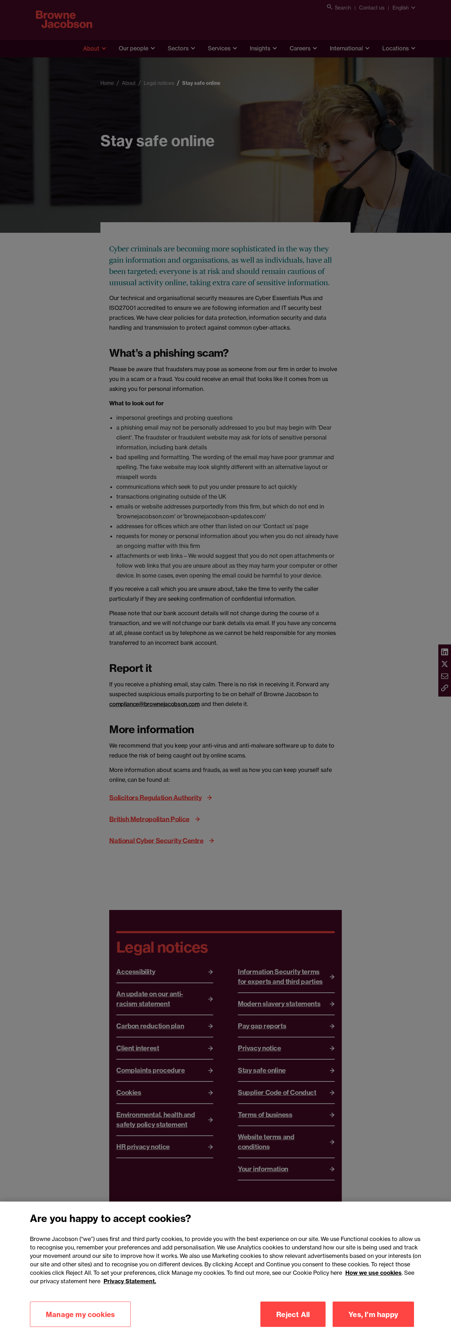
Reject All (293, 1314)
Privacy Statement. (130, 1281)
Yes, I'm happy (373, 1314)
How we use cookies (373, 1272)
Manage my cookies (80, 1314)
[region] (225, 1271)
